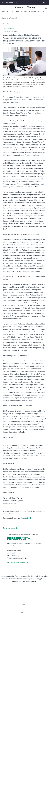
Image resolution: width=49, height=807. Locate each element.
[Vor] (46, 11)
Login (45, 2)
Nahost (24, 12)
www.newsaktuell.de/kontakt (17, 563)
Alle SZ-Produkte (8, 2)
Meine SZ (5, 12)
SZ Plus (15, 12)
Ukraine (32, 12)
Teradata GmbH (26, 518)
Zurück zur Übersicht (10, 528)
